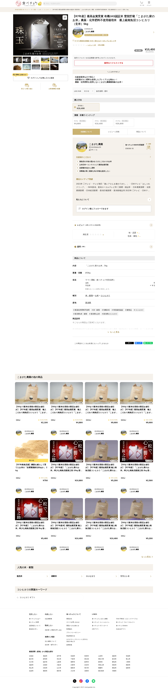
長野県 (73, 662)
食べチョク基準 (34, 622)
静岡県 (100, 662)
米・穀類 (89, 296)
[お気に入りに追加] (65, 17)
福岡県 (128, 668)
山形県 (100, 656)
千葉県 (73, 659)
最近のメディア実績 (84, 179)
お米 (97, 296)
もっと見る (115, 332)
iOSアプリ (95, 629)
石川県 (31, 662)
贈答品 (129, 310)
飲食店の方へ (33, 629)
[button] (114, 231)
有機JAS (106, 310)
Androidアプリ (121, 629)
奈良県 (86, 665)
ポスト (130, 343)
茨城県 (128, 656)
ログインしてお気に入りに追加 (42, 78)
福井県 (45, 662)
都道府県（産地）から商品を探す (41, 651)
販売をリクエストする (113, 63)
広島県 (45, 668)
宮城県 (73, 656)
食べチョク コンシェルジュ (100, 622)
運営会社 (69, 619)
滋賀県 (31, 665)
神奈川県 (101, 659)
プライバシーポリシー (73, 632)
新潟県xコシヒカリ (110, 314)
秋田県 (86, 656)
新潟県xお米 (95, 314)
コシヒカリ (105, 296)
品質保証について (34, 625)
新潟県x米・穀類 (81, 314)
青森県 (45, 656)
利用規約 (69, 629)
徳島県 (73, 668)
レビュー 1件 (92, 45)
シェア (139, 343)
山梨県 (59, 662)
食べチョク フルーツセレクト (125, 622)
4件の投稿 (101, 45)
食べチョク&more (122, 625)
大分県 (73, 671)
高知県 (114, 668)
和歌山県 (101, 665)
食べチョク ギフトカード (100, 625)
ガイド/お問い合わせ (73, 622)
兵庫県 (73, 665)
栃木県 (31, 659)
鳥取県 (114, 665)
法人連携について (50, 641)
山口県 (59, 668)
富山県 (128, 659)
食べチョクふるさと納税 (100, 619)
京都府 (45, 665)
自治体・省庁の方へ (51, 645)
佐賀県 (31, 671)
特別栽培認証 (118, 310)
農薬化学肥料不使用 (82, 310)
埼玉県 (59, 659)
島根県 (128, 665)
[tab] (113, 132)
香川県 (86, 668)
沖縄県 (114, 671)
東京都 (86, 659)
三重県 (128, 662)
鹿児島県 (101, 671)
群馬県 (45, 659)
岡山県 (31, 668)
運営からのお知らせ (72, 625)
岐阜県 (86, 662)
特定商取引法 (70, 636)
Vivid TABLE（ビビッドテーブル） (127, 619)
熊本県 (59, 671)
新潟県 (88, 303)
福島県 (114, 656)
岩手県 (59, 656)
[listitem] (32, 576)
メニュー (149, 5)
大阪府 (59, 665)
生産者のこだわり (83, 157)
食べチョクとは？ (34, 619)
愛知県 (114, 662)
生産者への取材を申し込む (53, 630)
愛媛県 (100, 668)
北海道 (31, 656)
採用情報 (69, 645)
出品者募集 (48, 619)
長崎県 (45, 671)
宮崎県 (86, 671)
